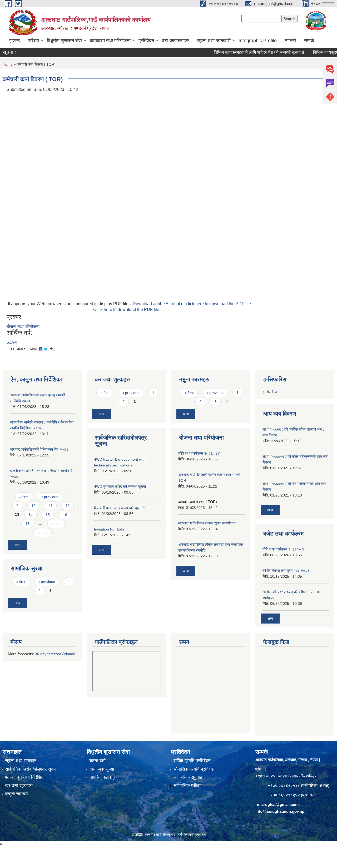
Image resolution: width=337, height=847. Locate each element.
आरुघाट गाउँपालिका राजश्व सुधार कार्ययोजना (207, 523)
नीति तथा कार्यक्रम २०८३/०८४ (199, 453)
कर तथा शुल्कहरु (19, 785)
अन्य (17, 545)
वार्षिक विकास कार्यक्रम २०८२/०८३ (285, 570)
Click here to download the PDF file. (126, 309)
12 (68, 506)
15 (48, 515)
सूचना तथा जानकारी (214, 40)
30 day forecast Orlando (55, 654)
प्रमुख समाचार (16, 793)
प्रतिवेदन (146, 40)
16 (65, 515)
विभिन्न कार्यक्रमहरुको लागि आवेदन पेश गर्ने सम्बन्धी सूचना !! (249, 52)
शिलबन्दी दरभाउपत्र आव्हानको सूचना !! (119, 508)
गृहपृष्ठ (14, 40)
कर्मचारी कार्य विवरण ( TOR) (197, 502)
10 (33, 506)
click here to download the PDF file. (219, 303)
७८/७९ (12, 342)
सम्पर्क (309, 40)
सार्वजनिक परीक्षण (187, 785)
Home (8, 64)
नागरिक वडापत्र (102, 777)
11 (51, 506)
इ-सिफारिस (269, 392)
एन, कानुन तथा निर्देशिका (25, 777)
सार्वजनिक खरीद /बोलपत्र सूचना (31, 769)
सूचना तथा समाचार (20, 760)
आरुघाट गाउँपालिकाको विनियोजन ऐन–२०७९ (39, 449)
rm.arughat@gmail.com (277, 804)
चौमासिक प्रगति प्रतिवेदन (195, 769)
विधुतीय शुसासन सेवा (64, 40)
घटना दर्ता (97, 760)
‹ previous (50, 497)
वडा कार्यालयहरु (175, 40)
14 (30, 515)
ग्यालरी (290, 40)
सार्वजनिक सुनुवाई (188, 777)
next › (56, 524)
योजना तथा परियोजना (23, 326)
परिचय (33, 40)
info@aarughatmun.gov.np (279, 811)
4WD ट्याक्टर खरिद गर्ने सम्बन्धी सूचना (120, 486)
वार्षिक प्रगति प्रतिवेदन (192, 760)
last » (43, 532)
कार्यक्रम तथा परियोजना (110, 40)
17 (27, 524)
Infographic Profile (258, 40)
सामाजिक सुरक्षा (101, 769)
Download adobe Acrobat (157, 303)
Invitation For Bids (109, 529)
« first (23, 497)
